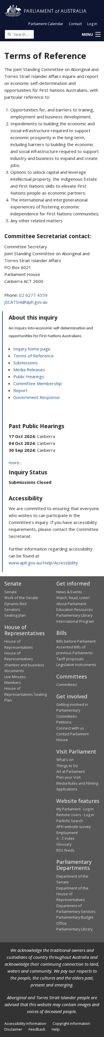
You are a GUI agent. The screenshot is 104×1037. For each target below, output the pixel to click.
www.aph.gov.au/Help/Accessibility (43, 563)
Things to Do (67, 765)
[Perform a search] (9, 34)
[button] (91, 35)
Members (12, 682)
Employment (67, 832)
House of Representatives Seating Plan (25, 694)
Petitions (64, 722)
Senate (10, 591)
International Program (75, 621)
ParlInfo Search (69, 820)
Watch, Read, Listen (73, 597)
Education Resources (74, 609)
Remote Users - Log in (75, 814)
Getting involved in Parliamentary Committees (72, 710)
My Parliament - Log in (75, 809)
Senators (12, 609)
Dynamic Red (15, 603)
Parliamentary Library (74, 615)
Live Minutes (15, 676)
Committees (66, 684)
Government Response (36, 397)
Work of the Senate (21, 597)
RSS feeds (65, 850)
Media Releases (29, 369)
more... (15, 462)
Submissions (25, 362)
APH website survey (73, 826)
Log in (92, 23)
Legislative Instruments (76, 664)
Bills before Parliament (76, 641)
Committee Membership (37, 383)
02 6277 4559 (33, 295)
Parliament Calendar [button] (45, 23)
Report (20, 390)
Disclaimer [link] (13, 1029)
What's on (65, 759)
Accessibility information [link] (25, 1023)
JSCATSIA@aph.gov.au (25, 302)
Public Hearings (28, 376)
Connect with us (70, 728)
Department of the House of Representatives (72, 893)
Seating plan (15, 615)
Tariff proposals (70, 658)
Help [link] (56, 1029)
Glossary (63, 844)
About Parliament (71, 603)
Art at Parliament (70, 771)
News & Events (69, 591)
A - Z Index (65, 838)
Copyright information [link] (71, 1023)
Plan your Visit (68, 777)
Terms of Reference (33, 356)
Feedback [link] (37, 1029)
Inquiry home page (32, 349)
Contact (75, 23)
